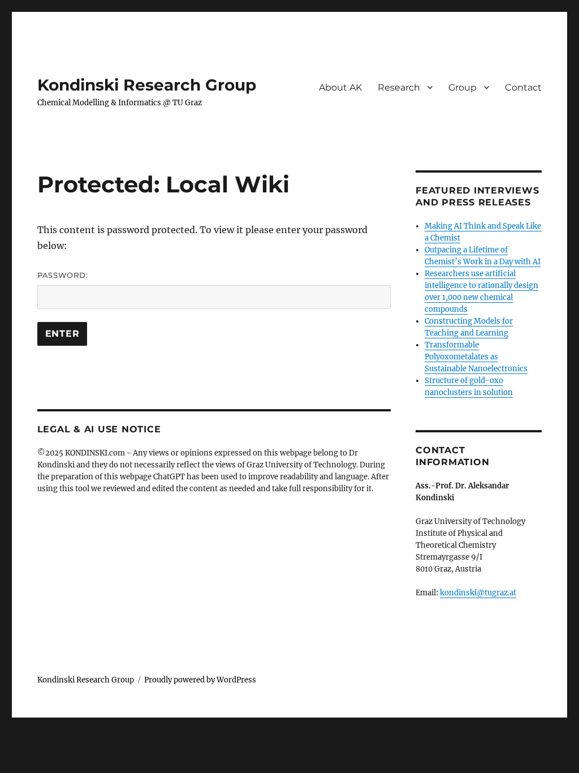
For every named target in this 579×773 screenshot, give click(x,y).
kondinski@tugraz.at (478, 593)
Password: (62, 275)
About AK (340, 87)
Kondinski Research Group (146, 85)
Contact (523, 87)
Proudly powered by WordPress (200, 680)
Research (399, 87)
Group (462, 87)
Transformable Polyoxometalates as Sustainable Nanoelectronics (476, 356)
